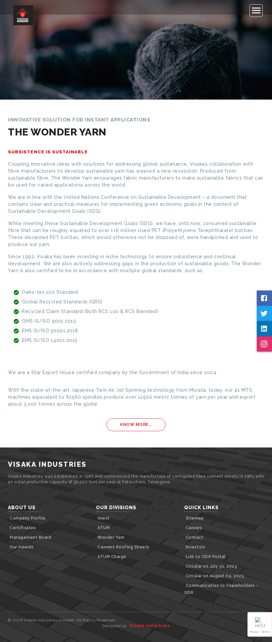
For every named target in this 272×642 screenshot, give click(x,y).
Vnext (104, 518)
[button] (259, 624)
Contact (195, 537)
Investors (196, 547)
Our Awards (22, 547)
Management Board (30, 537)
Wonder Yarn (111, 537)
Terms (265, 631)
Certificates (23, 527)
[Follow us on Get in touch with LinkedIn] (264, 328)
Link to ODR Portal (206, 556)
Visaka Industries (150, 625)
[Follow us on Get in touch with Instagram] (264, 344)
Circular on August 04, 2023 (215, 576)
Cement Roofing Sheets (124, 547)
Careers (194, 527)
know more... (136, 424)
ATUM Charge (112, 556)
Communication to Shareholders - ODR (221, 589)
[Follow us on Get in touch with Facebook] (264, 298)
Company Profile (28, 518)
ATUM (104, 527)
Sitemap (195, 518)
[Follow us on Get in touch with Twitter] (264, 313)
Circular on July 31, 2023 (211, 566)
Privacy (254, 631)
